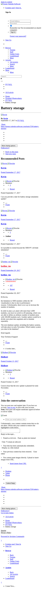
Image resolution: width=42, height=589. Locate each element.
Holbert (4, 357)
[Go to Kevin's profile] (4, 115)
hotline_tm (6, 275)
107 (11, 285)
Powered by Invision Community (12, 536)
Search (12, 64)
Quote (7, 205)
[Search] (2, 81)
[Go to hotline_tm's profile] (6, 262)
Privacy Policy (6, 533)
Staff (11, 52)
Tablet (7, 473)
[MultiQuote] (6, 203)
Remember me (15, 28)
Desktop (8, 471)
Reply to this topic (11, 152)
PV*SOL (20, 120)
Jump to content (6, 2)
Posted (10, 172)
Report (12, 189)
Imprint (3, 530)
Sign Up (8, 40)
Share (3, 124)
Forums (12, 50)
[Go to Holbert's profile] (5, 352)
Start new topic (10, 154)
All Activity (14, 62)
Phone (7, 475)
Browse (8, 48)
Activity (8, 60)
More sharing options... (9, 146)
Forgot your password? (18, 36)
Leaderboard (14, 56)
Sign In (13, 32)
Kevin (5, 118)
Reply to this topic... (8, 434)
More (12, 58)
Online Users (14, 54)
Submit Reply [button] (10, 483)
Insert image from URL (18, 463)
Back (12, 555)
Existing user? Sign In (13, 8)
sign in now (11, 407)
